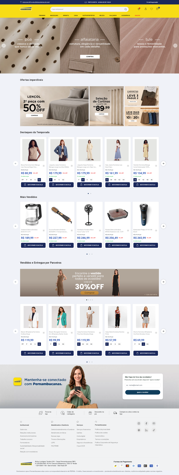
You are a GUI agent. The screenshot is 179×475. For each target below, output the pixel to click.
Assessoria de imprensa (28, 436)
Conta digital (81, 436)
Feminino (42, 15)
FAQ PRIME (55, 446)
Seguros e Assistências (85, 442)
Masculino (54, 15)
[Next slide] (175, 46)
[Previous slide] (4, 46)
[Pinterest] (139, 430)
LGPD (53, 442)
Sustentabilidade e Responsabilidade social (32, 447)
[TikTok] (154, 430)
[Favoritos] (151, 9)
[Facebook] (146, 423)
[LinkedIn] (146, 430)
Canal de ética (99, 436)
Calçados (113, 15)
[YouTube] (153, 423)
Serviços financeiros (84, 429)
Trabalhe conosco (26, 439)
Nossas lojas (55, 436)
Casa (76, 15)
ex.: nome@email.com (134, 385)
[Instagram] (138, 423)
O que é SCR (81, 446)
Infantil (66, 15)
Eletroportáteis (89, 15)
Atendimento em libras (58, 433)
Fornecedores (25, 442)
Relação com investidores (29, 452)
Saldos (137, 15)
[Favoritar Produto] (44, 166)
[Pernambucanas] (26, 9)
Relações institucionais (28, 433)
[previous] (15, 163)
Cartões (79, 433)
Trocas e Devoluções (58, 439)
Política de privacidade (102, 429)
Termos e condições (102, 439)
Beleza (102, 15)
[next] (163, 163)
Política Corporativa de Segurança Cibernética (106, 444)
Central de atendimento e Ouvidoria (62, 429)
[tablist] (89, 192)
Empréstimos (81, 439)
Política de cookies (101, 433)
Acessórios (126, 15)
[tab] (91, 71)
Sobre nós (23, 429)
